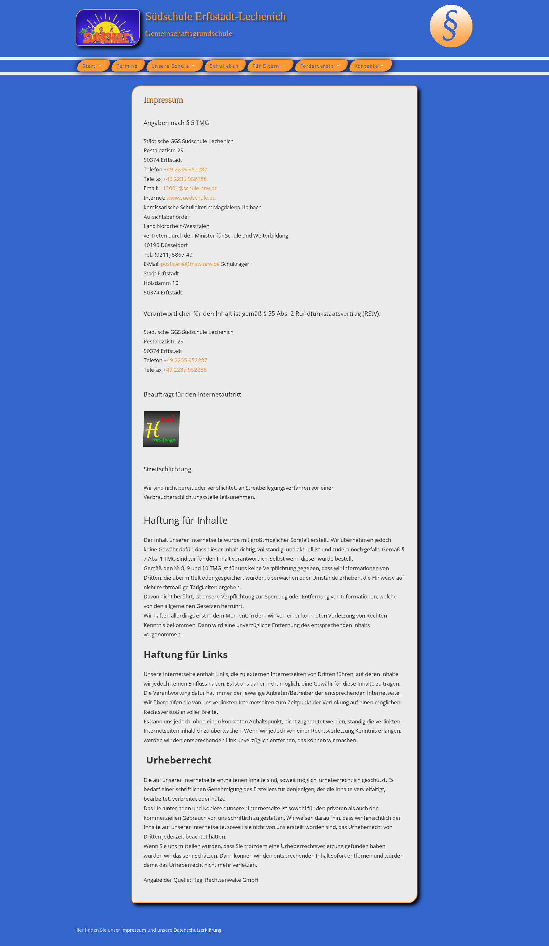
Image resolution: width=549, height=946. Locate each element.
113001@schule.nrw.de (188, 188)
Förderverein (317, 66)
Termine (127, 66)
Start (89, 66)
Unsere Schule (170, 66)
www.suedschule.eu (191, 197)
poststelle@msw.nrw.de (191, 263)
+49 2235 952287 (185, 169)
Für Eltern (266, 66)
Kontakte (366, 66)
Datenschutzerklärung (197, 930)
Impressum (133, 930)
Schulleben (224, 66)
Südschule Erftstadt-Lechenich (215, 16)
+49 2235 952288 (185, 179)
